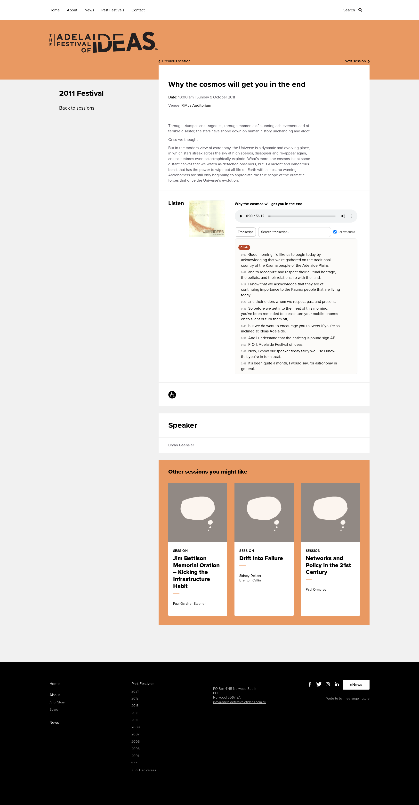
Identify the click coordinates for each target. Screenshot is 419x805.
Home (54, 10)
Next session (355, 61)
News (89, 10)
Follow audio (346, 232)
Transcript (245, 232)
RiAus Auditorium (196, 105)
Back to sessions (76, 108)
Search (349, 10)
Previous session (176, 61)
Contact (138, 10)
